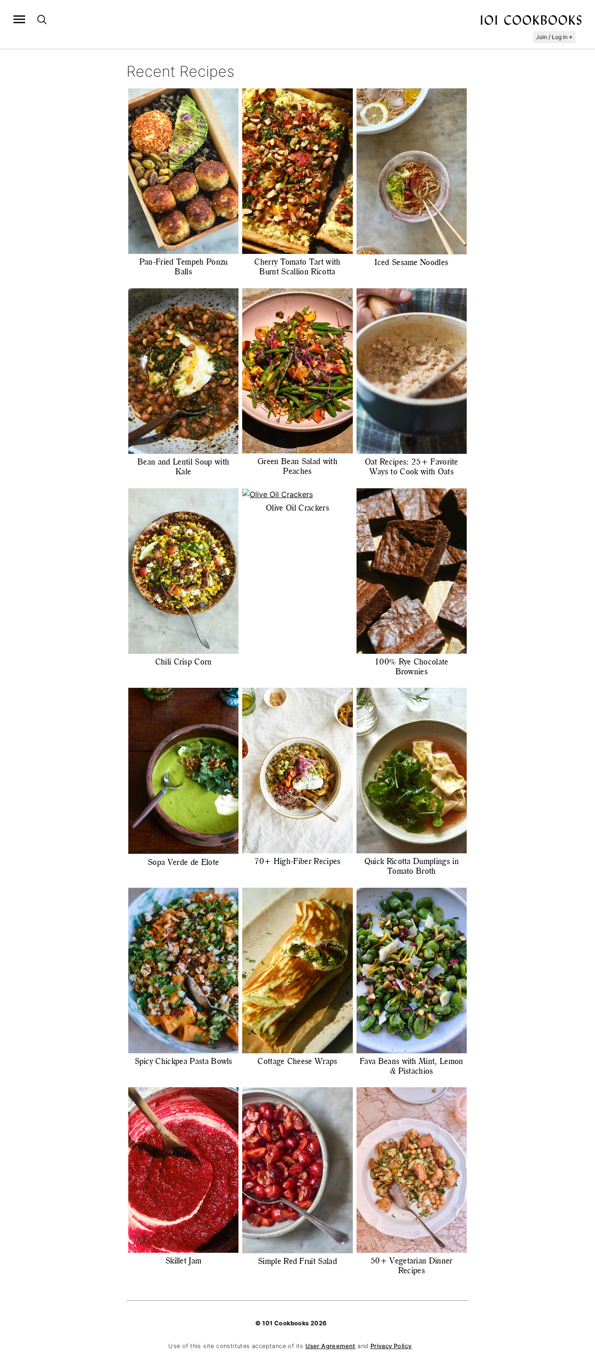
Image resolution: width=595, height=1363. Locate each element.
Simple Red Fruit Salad (297, 1261)
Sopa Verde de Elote (183, 862)
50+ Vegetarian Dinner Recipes (411, 1266)
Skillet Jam (183, 1261)
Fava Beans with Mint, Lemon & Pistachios (411, 1066)
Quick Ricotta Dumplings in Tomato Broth (411, 866)
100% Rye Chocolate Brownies (412, 667)
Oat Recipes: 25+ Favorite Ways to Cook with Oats (411, 467)
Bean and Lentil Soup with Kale (183, 467)
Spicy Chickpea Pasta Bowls (183, 1061)
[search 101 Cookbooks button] (41, 19)
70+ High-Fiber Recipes (297, 861)
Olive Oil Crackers (297, 508)
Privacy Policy (391, 1346)
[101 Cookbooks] (531, 19)
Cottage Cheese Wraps (297, 1061)
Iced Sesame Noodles (411, 262)
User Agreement (330, 1346)
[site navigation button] (19, 19)
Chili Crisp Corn (183, 662)
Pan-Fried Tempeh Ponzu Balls (183, 267)
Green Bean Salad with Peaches (297, 466)
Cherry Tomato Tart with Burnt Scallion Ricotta (297, 267)
